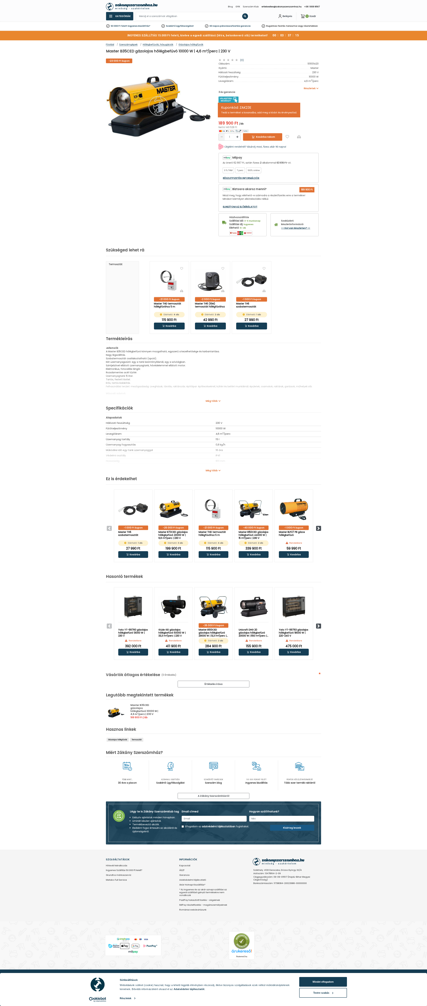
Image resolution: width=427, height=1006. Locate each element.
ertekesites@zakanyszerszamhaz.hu (282, 6)
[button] (169, 326)
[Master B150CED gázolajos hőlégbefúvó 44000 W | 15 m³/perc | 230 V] (254, 509)
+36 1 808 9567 (312, 6)
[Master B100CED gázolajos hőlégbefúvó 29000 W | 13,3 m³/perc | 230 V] (214, 607)
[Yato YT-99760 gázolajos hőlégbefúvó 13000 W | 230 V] (133, 607)
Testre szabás (321, 992)
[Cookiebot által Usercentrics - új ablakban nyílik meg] (97, 999)
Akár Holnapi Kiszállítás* (192, 884)
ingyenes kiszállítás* (139, 26)
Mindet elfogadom (323, 981)
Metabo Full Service (116, 880)
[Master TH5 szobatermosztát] (251, 280)
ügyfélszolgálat (185, 26)
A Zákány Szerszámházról (213, 796)
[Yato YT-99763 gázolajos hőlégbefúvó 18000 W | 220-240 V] (294, 607)
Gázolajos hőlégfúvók (117, 739)
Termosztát (115, 264)
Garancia (184, 875)
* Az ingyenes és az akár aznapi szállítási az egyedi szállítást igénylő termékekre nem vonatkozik (203, 892)
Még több (212, 401)
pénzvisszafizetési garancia (235, 26)
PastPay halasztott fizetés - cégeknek (199, 900)
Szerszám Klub (251, 6)
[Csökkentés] (222, 137)
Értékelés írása (213, 684)
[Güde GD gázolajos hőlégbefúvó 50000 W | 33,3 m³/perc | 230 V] (173, 607)
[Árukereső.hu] (241, 940)
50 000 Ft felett (119, 26)
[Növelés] (237, 137)
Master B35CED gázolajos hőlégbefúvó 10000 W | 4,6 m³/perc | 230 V (144, 710)
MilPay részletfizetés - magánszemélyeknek (203, 905)
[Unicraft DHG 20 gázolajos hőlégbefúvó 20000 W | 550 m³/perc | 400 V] (254, 607)
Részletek (125, 998)
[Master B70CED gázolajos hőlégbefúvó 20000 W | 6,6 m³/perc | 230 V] (173, 509)
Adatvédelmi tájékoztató (192, 880)
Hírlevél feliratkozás (116, 865)
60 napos (214, 26)
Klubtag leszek (292, 827)
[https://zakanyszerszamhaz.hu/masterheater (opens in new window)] (229, 99)
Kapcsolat (184, 865)
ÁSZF (181, 870)
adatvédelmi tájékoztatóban (218, 826)
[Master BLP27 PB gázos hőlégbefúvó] (294, 509)
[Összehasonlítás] (299, 136)
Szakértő (171, 26)
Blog (230, 6)
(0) (242, 60)
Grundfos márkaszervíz (118, 875)
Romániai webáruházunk (192, 909)
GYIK (238, 6)
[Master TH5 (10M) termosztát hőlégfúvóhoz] (210, 280)
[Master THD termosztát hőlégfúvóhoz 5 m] (169, 280)
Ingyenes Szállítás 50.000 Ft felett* (124, 870)
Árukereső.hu (241, 956)
